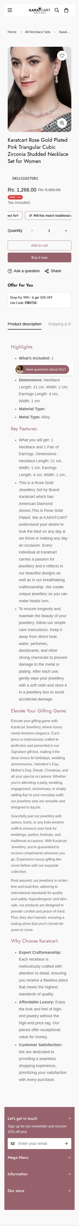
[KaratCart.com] (39, 10)
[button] (66, 10)
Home (12, 32)
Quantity (15, 230)
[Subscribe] (66, 1143)
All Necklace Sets (37, 32)
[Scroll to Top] (71, 1202)
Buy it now (39, 257)
